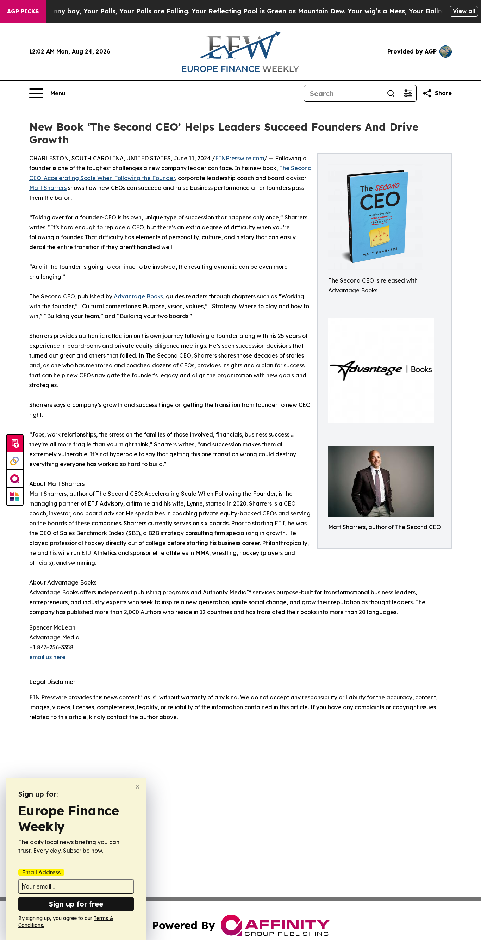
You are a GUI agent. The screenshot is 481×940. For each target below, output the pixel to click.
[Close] (137, 787)
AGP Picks (23, 11)
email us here (47, 657)
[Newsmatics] (15, 496)
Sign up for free (76, 903)
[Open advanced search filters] (407, 93)
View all (464, 10)
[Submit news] (15, 443)
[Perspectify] (15, 461)
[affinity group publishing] (15, 479)
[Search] (390, 93)
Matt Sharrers (48, 187)
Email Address (41, 872)
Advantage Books (138, 296)
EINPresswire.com (239, 158)
